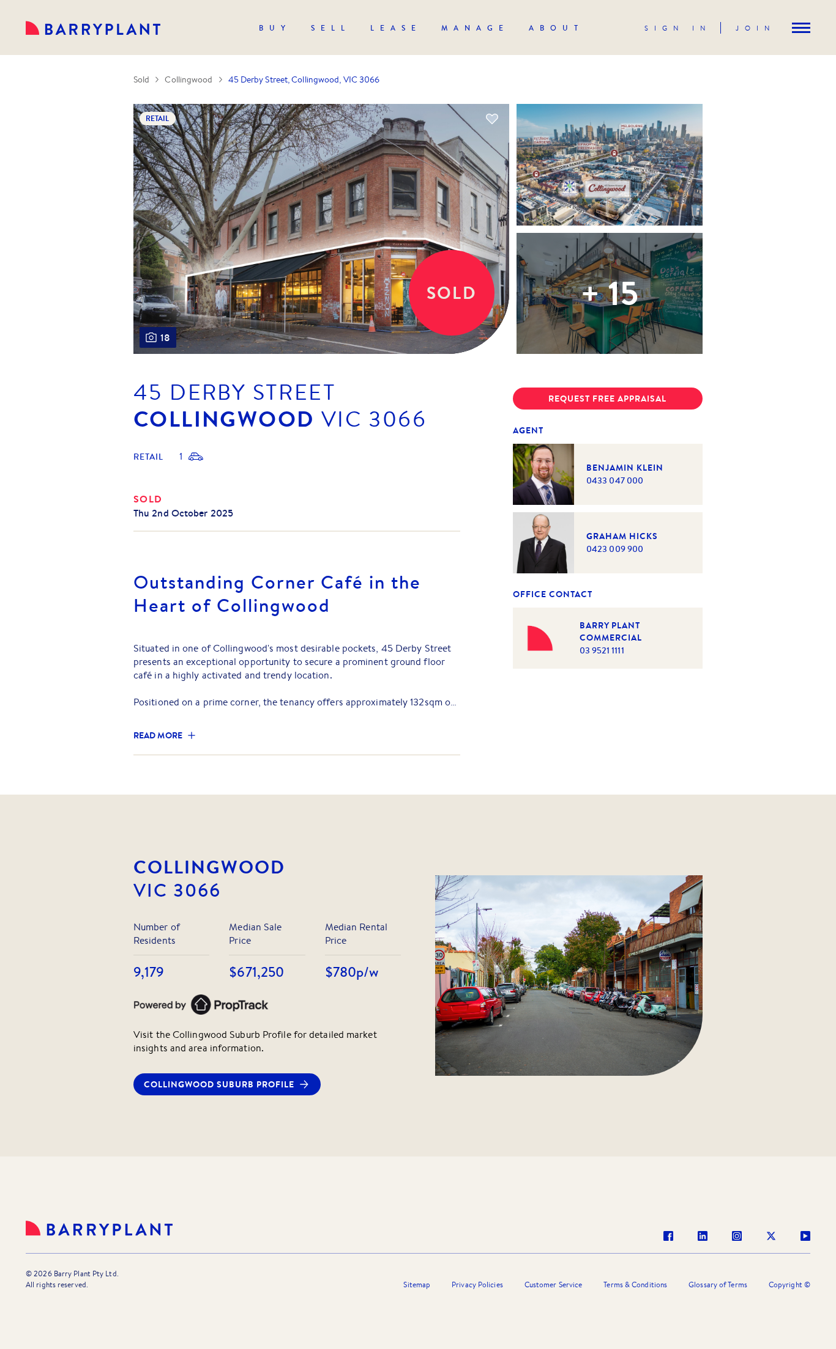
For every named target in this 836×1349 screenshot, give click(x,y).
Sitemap (416, 1284)
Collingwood (188, 79)
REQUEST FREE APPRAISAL (607, 398)
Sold (141, 79)
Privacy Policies (477, 1284)
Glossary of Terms (718, 1284)
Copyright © (789, 1284)
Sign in (677, 28)
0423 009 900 (614, 548)
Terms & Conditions (635, 1284)
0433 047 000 (614, 480)
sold (148, 498)
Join (755, 28)
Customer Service (553, 1284)
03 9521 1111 (602, 650)
